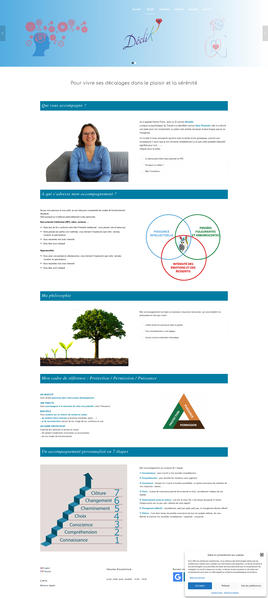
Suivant (265, 33)
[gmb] (177, 577)
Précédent (2, 33)
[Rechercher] (221, 9)
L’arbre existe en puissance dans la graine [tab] (164, 324)
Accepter (200, 585)
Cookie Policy (217, 592)
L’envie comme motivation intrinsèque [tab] (162, 337)
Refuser (226, 585)
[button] (261, 554)
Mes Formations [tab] (152, 171)
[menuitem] (136, 9)
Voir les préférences (251, 585)
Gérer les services (197, 577)
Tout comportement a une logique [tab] (160, 331)
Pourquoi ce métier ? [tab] (154, 164)
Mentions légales (231, 592)
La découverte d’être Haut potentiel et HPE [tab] (164, 158)
